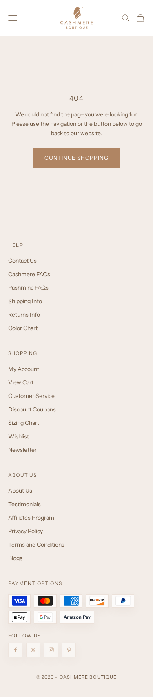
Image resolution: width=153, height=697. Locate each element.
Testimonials (24, 504)
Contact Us (22, 260)
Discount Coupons (32, 409)
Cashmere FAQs (29, 274)
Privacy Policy (25, 531)
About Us (20, 490)
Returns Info (24, 314)
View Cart (20, 382)
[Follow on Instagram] (51, 650)
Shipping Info (25, 301)
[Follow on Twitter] (33, 650)
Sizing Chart (23, 423)
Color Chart (23, 328)
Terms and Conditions (36, 544)
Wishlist (18, 436)
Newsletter (22, 449)
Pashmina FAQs (28, 287)
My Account (23, 369)
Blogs (15, 558)
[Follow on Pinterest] (69, 650)
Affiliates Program (31, 517)
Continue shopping (76, 157)
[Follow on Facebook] (15, 650)
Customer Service (31, 396)
